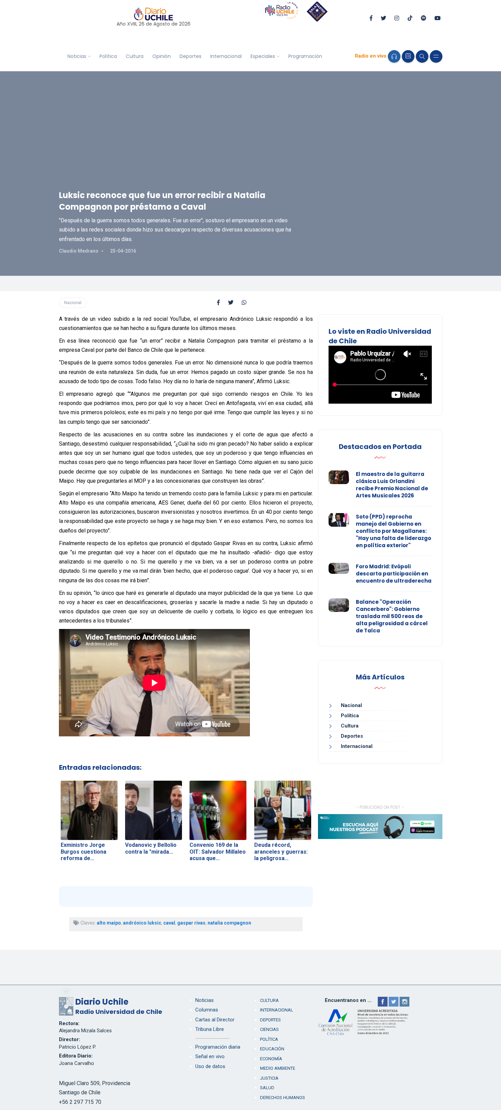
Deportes (190, 56)
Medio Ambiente (277, 1068)
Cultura (134, 56)
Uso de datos (210, 1066)
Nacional (72, 302)
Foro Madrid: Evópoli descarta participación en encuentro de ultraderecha (393, 573)
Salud (267, 1087)
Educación (272, 1048)
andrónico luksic (142, 923)
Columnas (206, 1010)
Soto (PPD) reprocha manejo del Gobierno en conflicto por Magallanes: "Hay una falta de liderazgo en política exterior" (393, 531)
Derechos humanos (282, 1097)
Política (108, 56)
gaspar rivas (191, 923)
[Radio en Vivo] (394, 56)
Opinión (161, 56)
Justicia (269, 1078)
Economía (271, 1058)
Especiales (262, 56)
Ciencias (269, 1029)
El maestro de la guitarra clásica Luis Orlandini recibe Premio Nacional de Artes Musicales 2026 (392, 484)
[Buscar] (422, 56)
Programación (305, 56)
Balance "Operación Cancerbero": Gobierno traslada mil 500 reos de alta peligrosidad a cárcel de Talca (392, 616)
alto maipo (109, 923)
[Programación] (408, 56)
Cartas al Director (214, 1020)
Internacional (226, 56)
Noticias (76, 56)
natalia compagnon (229, 923)
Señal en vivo (210, 1056)
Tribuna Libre (209, 1029)
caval (169, 923)
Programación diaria (217, 1047)
